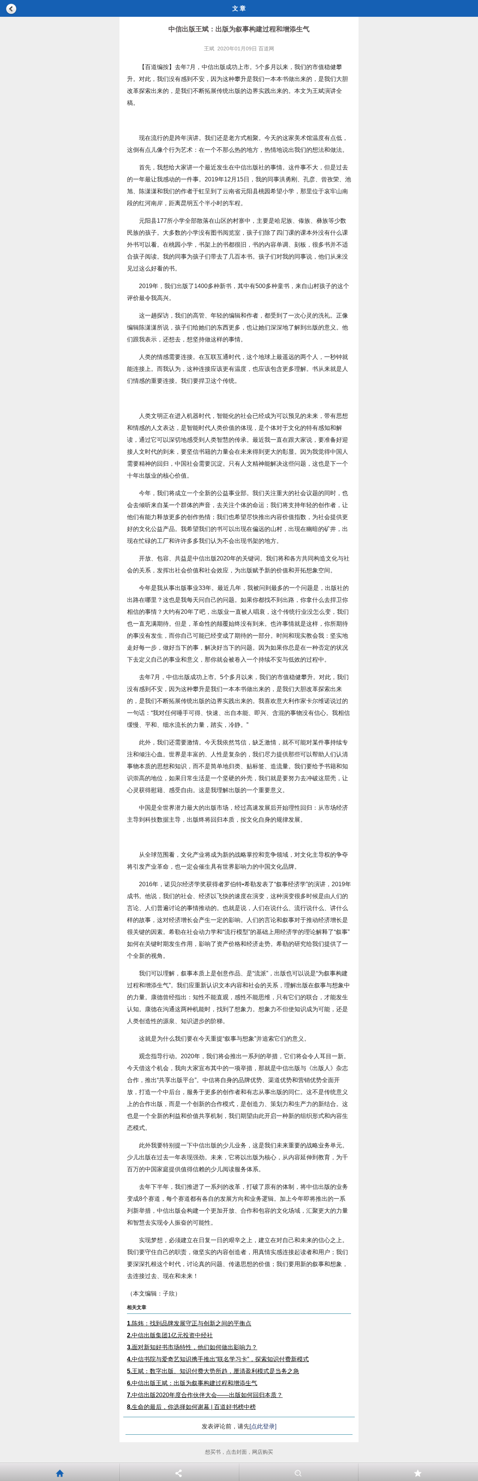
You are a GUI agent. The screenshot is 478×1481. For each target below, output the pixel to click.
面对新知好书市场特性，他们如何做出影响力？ (192, 1347)
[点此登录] (262, 1426)
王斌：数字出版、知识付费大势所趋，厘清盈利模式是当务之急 (213, 1371)
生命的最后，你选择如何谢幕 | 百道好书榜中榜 (191, 1407)
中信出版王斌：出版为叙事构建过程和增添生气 (192, 1383)
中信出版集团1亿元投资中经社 (170, 1335)
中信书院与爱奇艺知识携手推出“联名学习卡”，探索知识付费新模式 (218, 1359)
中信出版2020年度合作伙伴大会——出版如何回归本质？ (205, 1395)
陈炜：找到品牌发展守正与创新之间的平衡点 (189, 1323)
